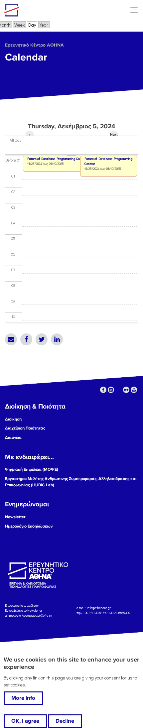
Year (44, 25)
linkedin (110, 389)
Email (11, 339)
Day (32, 25)
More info (23, 698)
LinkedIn (57, 339)
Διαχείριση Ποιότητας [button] (25, 428)
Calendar (26, 57)
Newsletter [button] (15, 517)
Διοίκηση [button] (13, 419)
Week (19, 25)
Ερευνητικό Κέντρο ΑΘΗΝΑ (34, 45)
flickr (126, 389)
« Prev (29, 135)
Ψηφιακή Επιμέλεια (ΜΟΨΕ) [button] (31, 469)
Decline (65, 721)
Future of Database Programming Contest (108, 161)
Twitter (42, 339)
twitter (118, 389)
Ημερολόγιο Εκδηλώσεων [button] (29, 526)
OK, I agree (25, 721)
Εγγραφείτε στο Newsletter (24, 610)
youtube (133, 389)
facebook (103, 389)
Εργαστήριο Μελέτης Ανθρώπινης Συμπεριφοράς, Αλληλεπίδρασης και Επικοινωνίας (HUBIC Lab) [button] (70, 482)
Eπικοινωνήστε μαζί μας (22, 605)
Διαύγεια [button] (13, 437)
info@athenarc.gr (99, 608)
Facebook (26, 339)
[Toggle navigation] (134, 10)
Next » (113, 135)
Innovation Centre (40, 10)
